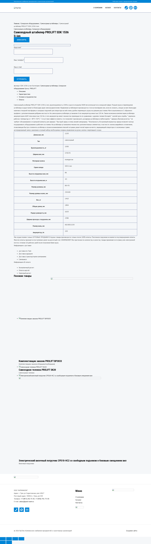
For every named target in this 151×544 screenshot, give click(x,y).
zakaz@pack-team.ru (26, 501)
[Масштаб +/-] (3, 538)
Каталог (108, 8)
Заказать (22, 40)
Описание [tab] (22, 91)
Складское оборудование (30, 23)
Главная (16, 23)
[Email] (135, 7)
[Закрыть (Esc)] (21, 538)
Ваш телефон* (19, 60)
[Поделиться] (15, 538)
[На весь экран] (9, 538)
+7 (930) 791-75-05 (42, 499)
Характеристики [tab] (24, 94)
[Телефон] (126, 7)
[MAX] (131, 7)
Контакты (117, 8)
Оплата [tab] (21, 100)
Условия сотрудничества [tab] (27, 97)
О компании (97, 8)
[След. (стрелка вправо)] (9, 542)
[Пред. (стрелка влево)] (3, 542)
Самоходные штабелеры (49, 23)
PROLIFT (33, 88)
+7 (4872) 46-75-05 (28, 499)
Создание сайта (131, 531)
